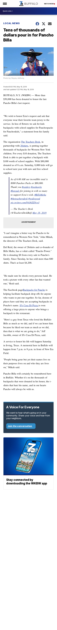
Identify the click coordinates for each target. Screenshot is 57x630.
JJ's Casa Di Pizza (29, 305)
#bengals (15, 190)
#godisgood (34, 198)
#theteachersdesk (19, 198)
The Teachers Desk (30, 141)
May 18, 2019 (39, 212)
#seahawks (36, 187)
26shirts (24, 145)
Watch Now (49, 4)
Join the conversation (20, 426)
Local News (11, 23)
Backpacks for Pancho (34, 289)
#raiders (26, 187)
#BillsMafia (40, 194)
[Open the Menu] (4, 4)
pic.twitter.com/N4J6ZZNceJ (25, 202)
